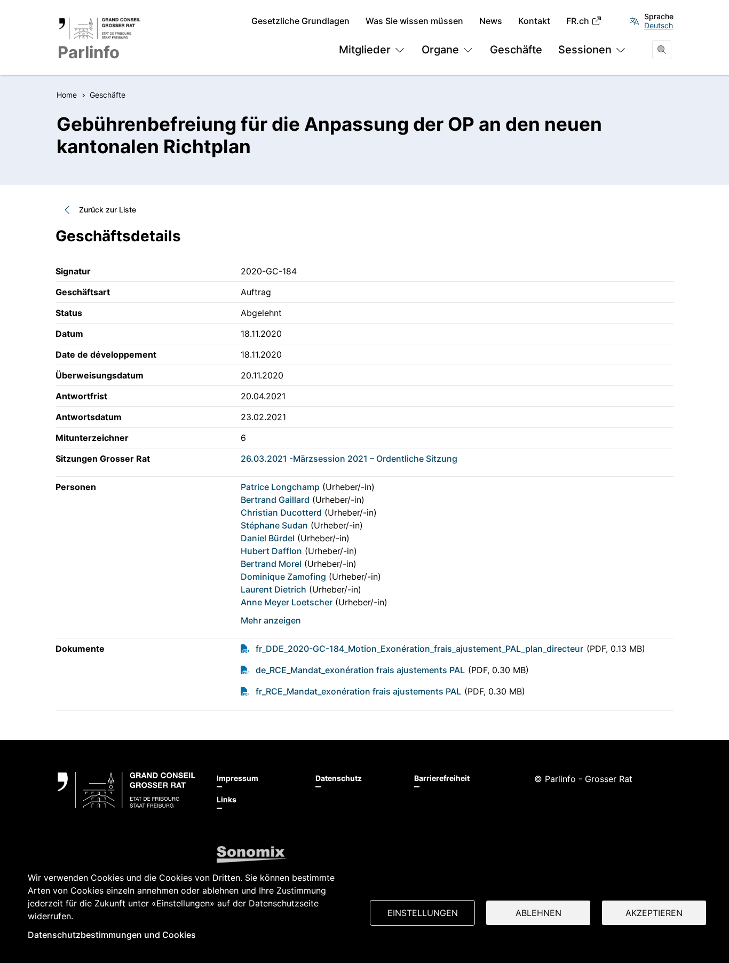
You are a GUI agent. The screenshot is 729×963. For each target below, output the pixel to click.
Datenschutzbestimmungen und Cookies (112, 934)
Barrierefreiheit (442, 778)
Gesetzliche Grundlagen (300, 21)
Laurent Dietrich (273, 589)
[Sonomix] (252, 854)
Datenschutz (338, 778)
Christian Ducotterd (281, 512)
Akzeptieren (654, 912)
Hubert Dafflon (271, 551)
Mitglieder (365, 49)
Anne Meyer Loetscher (286, 602)
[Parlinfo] (126, 790)
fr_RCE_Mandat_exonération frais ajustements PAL (358, 691)
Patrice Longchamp (280, 487)
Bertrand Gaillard (275, 499)
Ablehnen (538, 912)
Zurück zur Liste (107, 209)
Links (226, 799)
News (490, 21)
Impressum (237, 778)
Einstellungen (422, 912)
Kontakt (534, 21)
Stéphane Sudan (274, 525)
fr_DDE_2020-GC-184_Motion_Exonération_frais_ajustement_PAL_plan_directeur (419, 648)
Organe (440, 49)
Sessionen (585, 49)
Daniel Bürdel (268, 538)
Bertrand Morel (271, 563)
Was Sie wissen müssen (414, 21)
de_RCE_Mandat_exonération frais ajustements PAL (360, 670)
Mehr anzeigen (271, 620)
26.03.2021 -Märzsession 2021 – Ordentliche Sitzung (349, 458)
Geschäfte (516, 49)
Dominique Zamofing (283, 576)
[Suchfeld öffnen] (661, 49)
